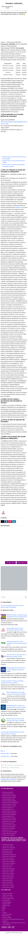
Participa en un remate (8, 896)
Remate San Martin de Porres (9, 824)
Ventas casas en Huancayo (9, 870)
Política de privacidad (7, 895)
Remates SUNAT (6, 903)
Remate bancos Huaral (8, 849)
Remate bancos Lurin (7, 851)
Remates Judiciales (14, 767)
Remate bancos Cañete (8, 846)
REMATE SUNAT (5, 767)
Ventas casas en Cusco (8, 864)
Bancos (4, 907)
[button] (2, 521)
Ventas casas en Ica (7, 866)
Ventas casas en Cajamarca (9, 863)
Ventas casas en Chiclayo (8, 873)
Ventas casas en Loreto (8, 875)
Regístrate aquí (6, 905)
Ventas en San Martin (7, 882)
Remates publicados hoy (8, 898)
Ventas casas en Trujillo (8, 871)
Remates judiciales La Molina (9, 804)
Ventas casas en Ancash (8, 858)
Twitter (9, 927)
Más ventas (11, 562)
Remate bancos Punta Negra (9, 856)
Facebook (4, 927)
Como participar (6, 900)
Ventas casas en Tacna (8, 883)
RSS (13, 927)
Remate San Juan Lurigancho (9, 821)
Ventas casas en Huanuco (8, 868)
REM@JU (18, 207)
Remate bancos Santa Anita (9, 828)
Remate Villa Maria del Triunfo (9, 833)
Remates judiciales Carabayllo (9, 795)
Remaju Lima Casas (18, 765)
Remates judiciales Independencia (10, 802)
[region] (14, 27)
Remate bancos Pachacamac (9, 854)
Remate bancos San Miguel (9, 826)
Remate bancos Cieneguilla (9, 847)
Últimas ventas (21, 562)
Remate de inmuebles (7, 893)
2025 (2, 751)
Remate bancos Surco (8, 830)
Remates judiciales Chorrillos (9, 797)
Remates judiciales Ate (8, 792)
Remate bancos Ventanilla (8, 835)
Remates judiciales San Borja (9, 818)
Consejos (10, 765)
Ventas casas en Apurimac (9, 859)
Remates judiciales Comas (9, 799)
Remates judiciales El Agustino (9, 800)
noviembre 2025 (5, 756)
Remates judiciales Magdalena (9, 812)
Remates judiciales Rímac (8, 816)
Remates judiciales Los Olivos (9, 811)
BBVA (2, 765)
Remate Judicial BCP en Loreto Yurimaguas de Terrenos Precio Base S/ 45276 (17, 643)
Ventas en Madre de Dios (8, 876)
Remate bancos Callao (8, 844)
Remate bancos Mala (7, 852)
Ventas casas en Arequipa (8, 861)
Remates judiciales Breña (8, 793)
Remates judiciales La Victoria (9, 806)
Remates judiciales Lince (8, 809)
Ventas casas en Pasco (8, 878)
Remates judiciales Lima (8, 807)
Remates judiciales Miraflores (9, 814)
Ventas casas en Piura (8, 880)
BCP (6, 765)
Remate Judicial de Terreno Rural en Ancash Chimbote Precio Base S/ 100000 (16, 669)
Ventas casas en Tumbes (8, 885)
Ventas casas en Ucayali (8, 887)
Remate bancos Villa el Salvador (10, 831)
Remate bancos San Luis (8, 823)
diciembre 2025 (5, 753)
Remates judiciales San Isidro (9, 819)
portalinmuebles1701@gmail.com (9, 779)
